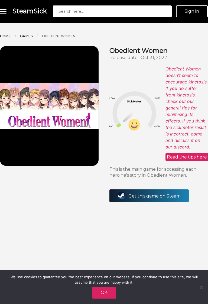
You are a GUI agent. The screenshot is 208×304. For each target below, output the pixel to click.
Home (5, 36)
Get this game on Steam (154, 196)
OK (104, 292)
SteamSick (29, 11)
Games (26, 36)
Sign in (192, 11)
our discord (177, 147)
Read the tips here (187, 157)
